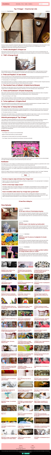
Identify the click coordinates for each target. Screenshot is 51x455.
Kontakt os (30, 3)
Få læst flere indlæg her (25, 201)
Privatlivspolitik (27, 453)
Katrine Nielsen (27, 208)
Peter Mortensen (10, 11)
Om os (22, 3)
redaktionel (48, 11)
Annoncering (18, 3)
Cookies (26, 3)
